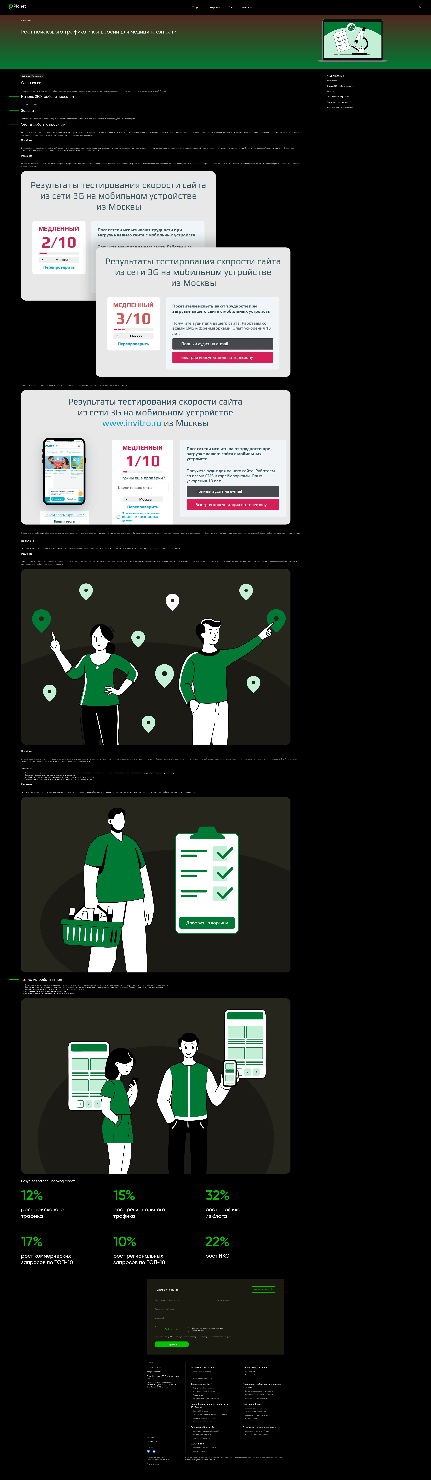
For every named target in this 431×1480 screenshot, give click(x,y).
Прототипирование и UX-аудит (204, 1448)
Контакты (247, 7)
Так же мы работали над (337, 102)
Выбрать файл (171, 1329)
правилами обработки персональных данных (213, 1337)
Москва (150, 1442)
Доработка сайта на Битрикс (204, 1422)
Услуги (195, 7)
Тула (157, 1442)
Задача (330, 91)
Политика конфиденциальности (158, 1460)
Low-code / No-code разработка (205, 1375)
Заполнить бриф (261, 1289)
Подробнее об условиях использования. (200, 1460)
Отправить (172, 1344)
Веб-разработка (252, 1404)
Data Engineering (250, 1371)
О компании (332, 81)
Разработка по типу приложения (256, 1398)
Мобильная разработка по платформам (259, 1391)
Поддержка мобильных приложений (206, 1398)
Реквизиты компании (154, 1464)
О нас (232, 7)
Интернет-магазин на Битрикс (204, 1418)
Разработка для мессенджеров (259, 1427)
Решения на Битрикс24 (201, 1438)
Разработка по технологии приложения (259, 1395)
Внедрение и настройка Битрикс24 (206, 1431)
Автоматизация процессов (202, 1378)
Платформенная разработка (255, 1412)
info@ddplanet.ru (154, 1372)
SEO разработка (250, 1419)
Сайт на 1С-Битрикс (200, 1411)
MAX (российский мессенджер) (256, 1435)
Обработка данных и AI (255, 1367)
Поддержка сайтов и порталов (204, 1388)
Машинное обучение (252, 1375)
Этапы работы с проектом (338, 97)
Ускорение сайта (199, 1395)
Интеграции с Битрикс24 (202, 1435)
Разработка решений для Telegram (257, 1431)
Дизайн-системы (199, 1451)
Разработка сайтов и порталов (256, 1415)
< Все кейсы (26, 20)
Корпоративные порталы (202, 1371)
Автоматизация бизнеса (204, 1367)
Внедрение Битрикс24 (202, 1427)
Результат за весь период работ (340, 107)
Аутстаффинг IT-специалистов (204, 1391)
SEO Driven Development (32, 76)
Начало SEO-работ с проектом (340, 86)
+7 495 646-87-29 (154, 1367)
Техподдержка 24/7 (201, 1384)
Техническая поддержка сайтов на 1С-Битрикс (210, 1415)
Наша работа (214, 7)
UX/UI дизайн (198, 1443)
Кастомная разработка (253, 1408)
